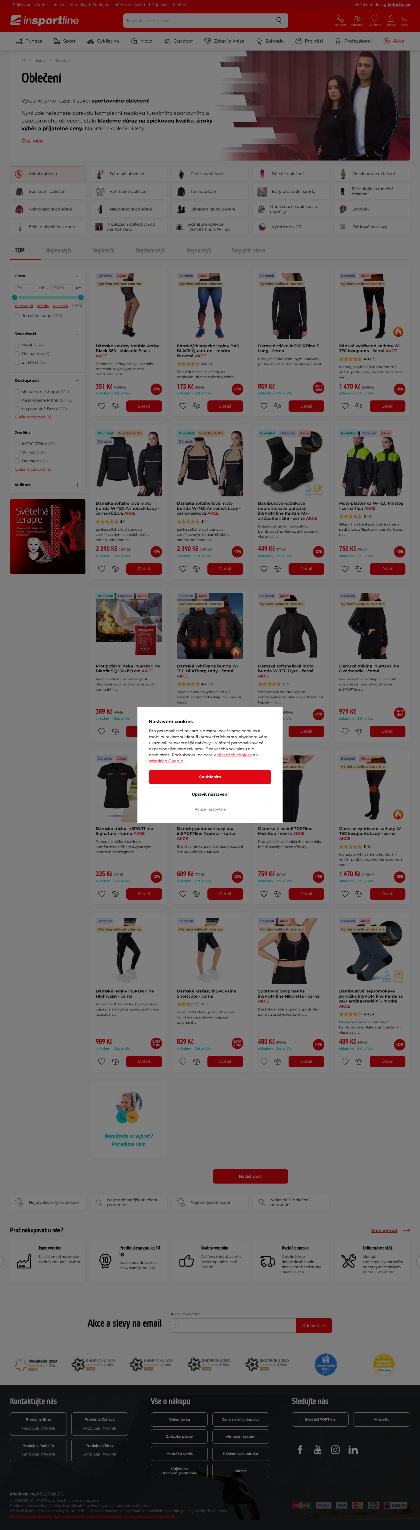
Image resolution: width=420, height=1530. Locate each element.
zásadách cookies (234, 754)
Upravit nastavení (210, 794)
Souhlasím (210, 776)
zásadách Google (166, 760)
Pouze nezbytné (210, 809)
